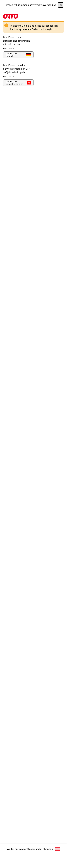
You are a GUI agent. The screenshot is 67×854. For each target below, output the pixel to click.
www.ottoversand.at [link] (30, 849)
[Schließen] (60, 4)
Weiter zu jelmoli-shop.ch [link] (14, 82)
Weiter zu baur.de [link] (11, 54)
